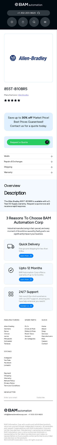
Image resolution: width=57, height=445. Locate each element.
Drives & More (30, 329)
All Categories (30, 339)
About (44, 329)
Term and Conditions (12, 386)
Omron (7, 334)
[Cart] (23, 22)
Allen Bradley (23, 95)
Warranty (7, 378)
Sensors (28, 336)
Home (44, 326)
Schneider (8, 341)
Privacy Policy (9, 383)
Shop (44, 331)
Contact (45, 344)
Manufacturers (47, 336)
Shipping (7, 376)
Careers (44, 341)
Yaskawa (7, 344)
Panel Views (29, 334)
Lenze (6, 336)
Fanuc (6, 331)
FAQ (43, 339)
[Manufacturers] (12, 22)
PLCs (27, 326)
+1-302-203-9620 (35, 414)
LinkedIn (7, 365)
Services (45, 334)
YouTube (7, 360)
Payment (7, 373)
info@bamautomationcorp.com (15, 414)
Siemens (7, 329)
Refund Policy (9, 381)
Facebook (7, 363)
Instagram (8, 358)
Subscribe (41, 397)
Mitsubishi (8, 339)
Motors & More (30, 331)
